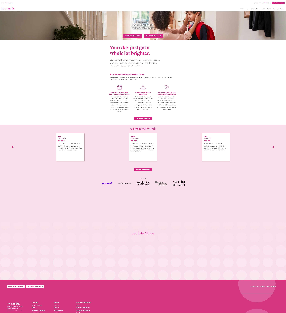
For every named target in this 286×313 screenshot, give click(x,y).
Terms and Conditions (38, 310)
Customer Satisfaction (83, 310)
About (248, 8)
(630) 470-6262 (267, 2)
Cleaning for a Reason (83, 307)
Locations (35, 302)
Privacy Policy (58, 310)
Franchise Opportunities (265, 8)
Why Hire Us (254, 8)
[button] (12, 147)
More (281, 8)
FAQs (33, 307)
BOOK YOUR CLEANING (278, 2)
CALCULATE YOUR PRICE (154, 36)
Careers (56, 305)
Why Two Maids (37, 305)
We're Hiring (276, 8)
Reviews (56, 307)
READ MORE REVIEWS (143, 169)
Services (242, 8)
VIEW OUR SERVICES (143, 118)
